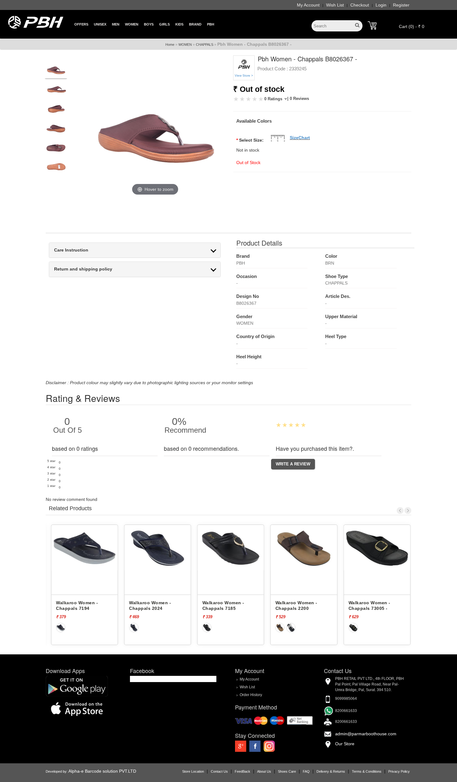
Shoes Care (287, 771)
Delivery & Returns (330, 771)
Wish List (335, 4)
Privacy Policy (399, 771)
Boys (149, 24)
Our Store (344, 743)
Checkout (359, 4)
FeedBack (242, 771)
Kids (179, 24)
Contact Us (219, 771)
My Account (308, 4)
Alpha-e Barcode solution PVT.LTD (102, 771)
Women (131, 24)
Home (169, 44)
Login (381, 4)
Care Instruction (71, 250)
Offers (81, 24)
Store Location (193, 771)
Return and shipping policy (83, 269)
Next (407, 510)
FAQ (306, 771)
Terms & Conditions (366, 771)
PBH (210, 24)
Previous (400, 510)
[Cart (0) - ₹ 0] (372, 25)
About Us (264, 771)
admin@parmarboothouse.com (365, 733)
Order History (251, 695)
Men (115, 24)
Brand (195, 24)
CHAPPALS (204, 44)
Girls (164, 24)
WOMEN (185, 44)
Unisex (100, 24)
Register (401, 4)
